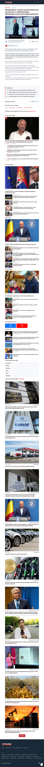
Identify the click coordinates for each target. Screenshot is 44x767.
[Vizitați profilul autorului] (6, 41)
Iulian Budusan (36, 405)
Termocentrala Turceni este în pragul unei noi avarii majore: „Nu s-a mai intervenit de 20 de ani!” (24, 316)
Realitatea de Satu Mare (33, 754)
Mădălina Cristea (35, 699)
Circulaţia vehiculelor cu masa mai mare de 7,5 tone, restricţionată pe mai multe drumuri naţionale (24, 208)
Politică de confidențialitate (17, 747)
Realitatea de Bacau (21, 756)
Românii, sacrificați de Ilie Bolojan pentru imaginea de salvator (20, 244)
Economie (13, 5)
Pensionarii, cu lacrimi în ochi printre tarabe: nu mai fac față (22, 94)
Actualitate (7, 143)
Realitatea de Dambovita (5, 758)
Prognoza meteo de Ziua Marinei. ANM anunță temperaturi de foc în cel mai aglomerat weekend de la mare (22, 146)
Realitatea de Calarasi (38, 758)
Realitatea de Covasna (5, 756)
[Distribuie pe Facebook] (33, 42)
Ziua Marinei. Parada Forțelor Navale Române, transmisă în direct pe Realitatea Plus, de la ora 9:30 (26, 344)
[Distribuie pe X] (38, 42)
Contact (2, 747)
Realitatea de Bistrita (21, 758)
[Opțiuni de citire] (41, 764)
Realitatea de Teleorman (18, 41)
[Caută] (35, 2)
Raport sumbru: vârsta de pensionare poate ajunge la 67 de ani (23, 92)
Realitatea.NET (3, 754)
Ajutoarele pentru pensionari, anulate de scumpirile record (22, 90)
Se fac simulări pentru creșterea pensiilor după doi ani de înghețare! (23, 158)
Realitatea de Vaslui (36, 756)
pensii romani (19, 107)
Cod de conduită (25, 747)
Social (8, 160)
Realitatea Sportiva (10, 754)
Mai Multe (22, 735)
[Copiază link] (30, 42)
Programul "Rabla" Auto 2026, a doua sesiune (16, 554)
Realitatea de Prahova (29, 758)
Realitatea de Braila (13, 756)
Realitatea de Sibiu (14, 758)
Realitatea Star (17, 754)
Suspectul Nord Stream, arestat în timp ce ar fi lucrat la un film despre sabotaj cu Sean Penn (26, 213)
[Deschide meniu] (38, 2)
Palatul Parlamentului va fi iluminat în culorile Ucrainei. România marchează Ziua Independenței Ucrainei (25, 197)
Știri (9, 5)
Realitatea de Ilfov (28, 756)
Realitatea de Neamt (24, 754)
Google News (32, 111)
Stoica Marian (36, 464)
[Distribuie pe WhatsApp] (35, 42)
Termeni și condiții (8, 747)
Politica (8, 156)
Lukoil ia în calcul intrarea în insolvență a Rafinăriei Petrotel (19, 466)
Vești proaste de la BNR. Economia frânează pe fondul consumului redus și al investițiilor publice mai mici (21, 407)
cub (6, 107)
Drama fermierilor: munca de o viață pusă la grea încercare (22, 96)
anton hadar (12, 107)
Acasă (7, 5)
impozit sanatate (28, 107)
